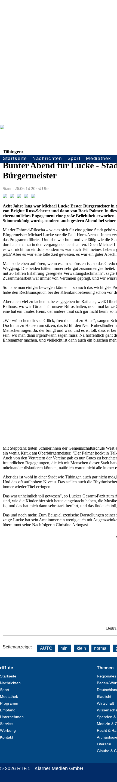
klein (81, 648)
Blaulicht (104, 696)
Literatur (104, 744)
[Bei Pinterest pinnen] (26, 196)
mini (64, 648)
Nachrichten (47, 158)
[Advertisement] (58, 61)
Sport (74, 158)
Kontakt (6, 737)
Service (6, 723)
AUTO (46, 648)
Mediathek (98, 158)
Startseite (15, 158)
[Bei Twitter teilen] (12, 196)
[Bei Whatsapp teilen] (19, 196)
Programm (9, 703)
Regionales (106, 676)
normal (100, 648)
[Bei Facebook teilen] (5, 196)
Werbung (8, 730)
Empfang (8, 710)
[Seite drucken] (33, 196)
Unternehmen (12, 717)
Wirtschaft (105, 703)
